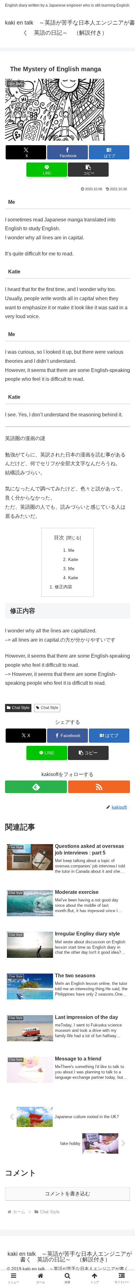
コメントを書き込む (67, 1193)
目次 (59, 537)
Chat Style (21, 708)
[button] (88, 170)
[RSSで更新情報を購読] (99, 786)
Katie (73, 559)
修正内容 (63, 586)
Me (71, 550)
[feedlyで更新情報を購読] (36, 786)
